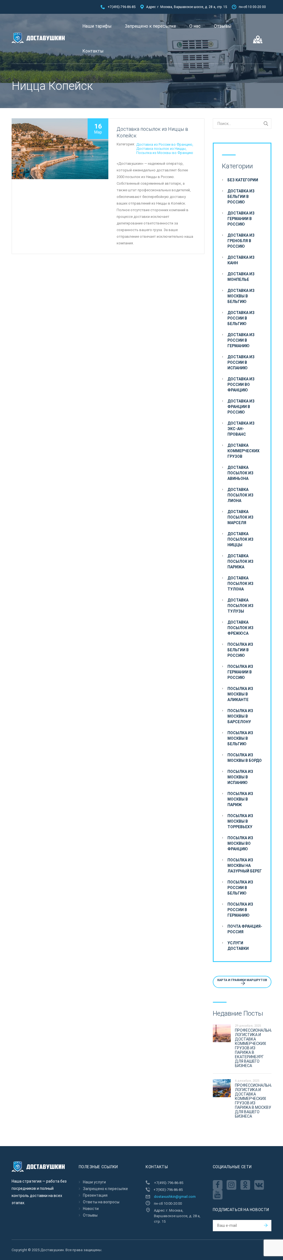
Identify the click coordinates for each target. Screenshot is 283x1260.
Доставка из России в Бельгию (241, 318)
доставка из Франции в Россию (241, 406)
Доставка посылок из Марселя (240, 517)
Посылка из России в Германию (240, 909)
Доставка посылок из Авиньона (240, 473)
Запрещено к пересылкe (150, 26)
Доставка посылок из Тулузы (240, 605)
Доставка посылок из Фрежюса (240, 628)
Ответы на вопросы (101, 1202)
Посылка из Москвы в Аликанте (240, 694)
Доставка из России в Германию (241, 340)
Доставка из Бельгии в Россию (241, 196)
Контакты (93, 51)
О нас (195, 26)
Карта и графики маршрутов (242, 980)
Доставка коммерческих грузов (243, 451)
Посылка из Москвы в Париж (240, 799)
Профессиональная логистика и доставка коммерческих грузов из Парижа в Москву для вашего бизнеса (255, 1100)
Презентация (95, 1195)
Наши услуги (94, 1182)
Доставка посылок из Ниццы (161, 149)
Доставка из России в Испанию (241, 362)
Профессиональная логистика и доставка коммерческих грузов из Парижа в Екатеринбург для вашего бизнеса (255, 1048)
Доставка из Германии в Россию (241, 218)
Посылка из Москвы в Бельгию (240, 738)
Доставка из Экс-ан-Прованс (241, 428)
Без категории (242, 180)
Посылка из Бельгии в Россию (240, 650)
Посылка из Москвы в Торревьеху (240, 821)
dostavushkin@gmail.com (175, 1196)
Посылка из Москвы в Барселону (240, 716)
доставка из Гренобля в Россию (241, 241)
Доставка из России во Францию (164, 144)
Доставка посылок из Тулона (240, 583)
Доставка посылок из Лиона (240, 495)
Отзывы (223, 26)
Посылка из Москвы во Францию (164, 153)
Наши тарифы (97, 26)
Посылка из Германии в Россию (240, 672)
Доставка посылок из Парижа (240, 561)
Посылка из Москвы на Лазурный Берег (244, 865)
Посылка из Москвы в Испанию (240, 777)
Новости (91, 1208)
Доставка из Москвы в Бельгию (241, 296)
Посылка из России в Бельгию (240, 887)
